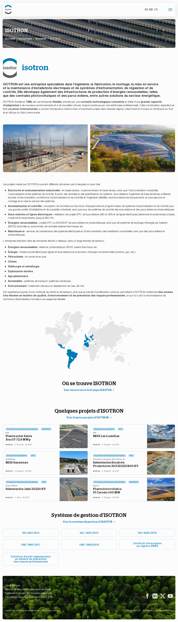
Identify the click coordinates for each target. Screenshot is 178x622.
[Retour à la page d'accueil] (8, 9)
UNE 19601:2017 (30, 544)
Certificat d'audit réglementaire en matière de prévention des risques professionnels (31, 558)
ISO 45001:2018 (147, 532)
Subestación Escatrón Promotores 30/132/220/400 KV (116, 464)
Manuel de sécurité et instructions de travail (28, 589)
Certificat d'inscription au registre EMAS (147, 544)
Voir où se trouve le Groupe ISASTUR (88, 389)
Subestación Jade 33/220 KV (26, 489)
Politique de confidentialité (28, 610)
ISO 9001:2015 (30, 532)
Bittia (171, 610)
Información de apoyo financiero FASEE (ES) (28, 597)
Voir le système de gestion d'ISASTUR (87, 521)
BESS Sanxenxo (17, 462)
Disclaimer (9, 610)
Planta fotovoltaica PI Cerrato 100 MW (107, 490)
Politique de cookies (50, 610)
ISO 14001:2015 (89, 532)
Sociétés (40, 38)
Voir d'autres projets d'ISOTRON (87, 417)
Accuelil (10, 38)
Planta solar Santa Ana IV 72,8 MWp (19, 437)
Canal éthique (12, 585)
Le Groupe (25, 38)
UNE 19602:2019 (89, 544)
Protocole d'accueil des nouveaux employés (28, 593)
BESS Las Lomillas (106, 436)
